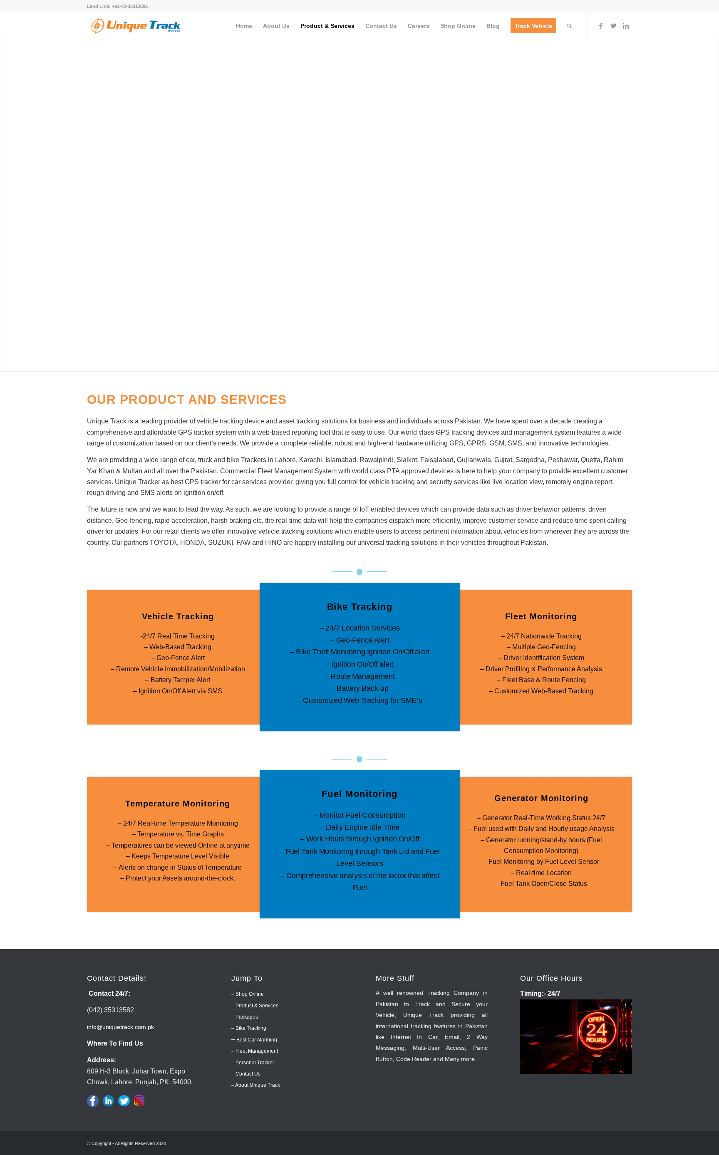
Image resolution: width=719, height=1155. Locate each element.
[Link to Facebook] (601, 26)
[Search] (569, 26)
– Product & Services (254, 1006)
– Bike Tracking (248, 1028)
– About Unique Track (255, 1085)
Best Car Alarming (256, 1040)
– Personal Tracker (252, 1063)
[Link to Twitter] (613, 26)
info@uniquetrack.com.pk (120, 1027)
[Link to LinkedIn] (626, 26)
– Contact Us (245, 1074)
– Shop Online (247, 994)
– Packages (244, 1017)
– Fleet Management (254, 1051)
